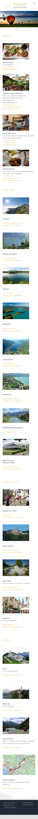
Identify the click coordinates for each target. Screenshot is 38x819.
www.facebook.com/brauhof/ (13, 180)
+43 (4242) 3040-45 (9, 140)
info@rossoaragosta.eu (10, 69)
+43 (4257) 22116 (8, 105)
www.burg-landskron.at (10, 550)
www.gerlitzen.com (9, 258)
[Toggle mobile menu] (34, 3)
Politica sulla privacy (9, 805)
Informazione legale (9, 803)
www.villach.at (7, 515)
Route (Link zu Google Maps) (12, 225)
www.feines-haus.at (9, 145)
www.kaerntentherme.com (12, 467)
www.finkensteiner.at (10, 109)
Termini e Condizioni (10, 807)
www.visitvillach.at (9, 293)
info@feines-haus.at (9, 143)
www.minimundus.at (10, 587)
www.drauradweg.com (10, 432)
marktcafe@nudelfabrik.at (11, 107)
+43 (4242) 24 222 (8, 176)
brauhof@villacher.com (10, 178)
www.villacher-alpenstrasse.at (13, 223)
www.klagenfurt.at (9, 625)
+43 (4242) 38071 (8, 67)
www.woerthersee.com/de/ (12, 399)
